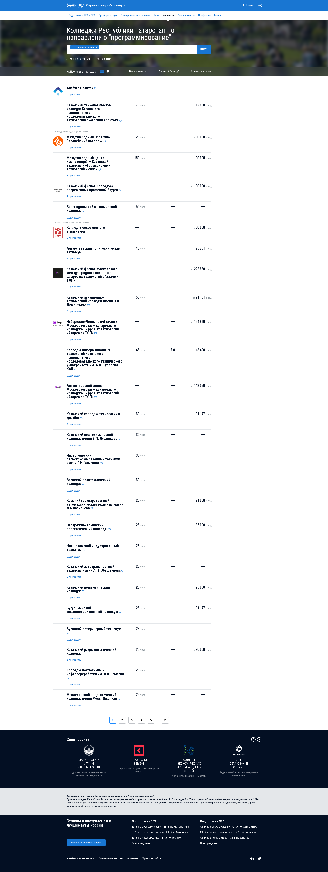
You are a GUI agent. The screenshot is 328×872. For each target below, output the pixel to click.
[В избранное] (95, 87)
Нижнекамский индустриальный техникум (93, 548)
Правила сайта (151, 858)
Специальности (186, 15)
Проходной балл (167, 71)
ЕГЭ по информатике (145, 837)
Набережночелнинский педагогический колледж (87, 527)
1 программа (74, 94)
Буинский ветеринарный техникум (94, 629)
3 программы (74, 258)
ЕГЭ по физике (171, 837)
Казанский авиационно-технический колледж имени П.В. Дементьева (93, 301)
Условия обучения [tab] (80, 59)
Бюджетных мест (137, 71)
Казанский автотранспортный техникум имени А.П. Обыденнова (94, 568)
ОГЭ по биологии (245, 832)
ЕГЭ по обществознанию (148, 832)
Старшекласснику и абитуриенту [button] (104, 5)
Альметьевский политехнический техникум (94, 250)
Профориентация (108, 15)
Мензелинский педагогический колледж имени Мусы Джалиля (92, 697)
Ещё (217, 15)
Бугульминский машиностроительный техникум (92, 610)
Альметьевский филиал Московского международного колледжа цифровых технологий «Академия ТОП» (93, 391)
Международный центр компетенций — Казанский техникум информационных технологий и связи (88, 163)
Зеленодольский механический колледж (92, 209)
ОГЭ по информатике (213, 837)
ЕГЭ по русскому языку (146, 826)
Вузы (156, 15)
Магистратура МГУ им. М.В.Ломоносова (89, 763)
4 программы (74, 175)
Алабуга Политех (80, 88)
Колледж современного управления (86, 229)
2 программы (74, 311)
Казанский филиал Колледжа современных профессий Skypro (92, 188)
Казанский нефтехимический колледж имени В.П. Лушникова (92, 437)
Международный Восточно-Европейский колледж (89, 139)
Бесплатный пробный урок (86, 842)
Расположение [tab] (104, 59)
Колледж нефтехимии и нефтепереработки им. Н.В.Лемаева (95, 672)
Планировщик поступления (135, 15)
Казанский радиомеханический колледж (91, 651)
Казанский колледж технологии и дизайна (93, 416)
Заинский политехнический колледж (88, 482)
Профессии (204, 15)
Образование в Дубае (139, 761)
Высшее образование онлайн (239, 763)
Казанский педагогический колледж (88, 589)
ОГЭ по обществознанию (216, 832)
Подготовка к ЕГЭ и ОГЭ (81, 15)
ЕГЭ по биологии (177, 832)
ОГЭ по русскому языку (215, 826)
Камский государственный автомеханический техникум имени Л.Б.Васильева (95, 504)
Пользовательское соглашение (118, 858)
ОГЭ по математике (244, 826)
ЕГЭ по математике (176, 826)
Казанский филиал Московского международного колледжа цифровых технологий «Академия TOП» (93, 274)
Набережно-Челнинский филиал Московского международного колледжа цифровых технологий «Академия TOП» (93, 327)
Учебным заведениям (80, 858)
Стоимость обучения (201, 71)
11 (165, 720)
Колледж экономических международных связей (189, 765)
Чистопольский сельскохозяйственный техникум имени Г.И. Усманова (93, 459)
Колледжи (168, 15)
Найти (204, 49)
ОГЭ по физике (239, 837)
